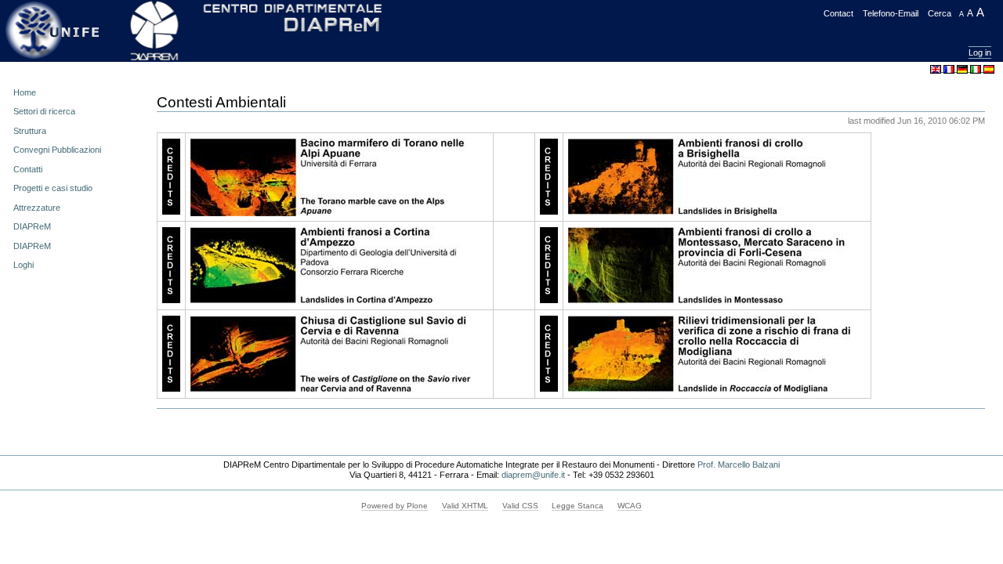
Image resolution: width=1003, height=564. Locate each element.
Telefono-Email (890, 13)
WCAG (629, 505)
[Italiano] (976, 68)
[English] (936, 68)
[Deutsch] (963, 68)
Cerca (939, 13)
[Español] (988, 68)
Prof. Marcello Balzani (738, 464)
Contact (838, 13)
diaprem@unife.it (533, 474)
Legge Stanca (577, 505)
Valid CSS (520, 505)
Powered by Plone (394, 505)
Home (24, 92)
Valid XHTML (465, 505)
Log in (980, 52)
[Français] (950, 68)
